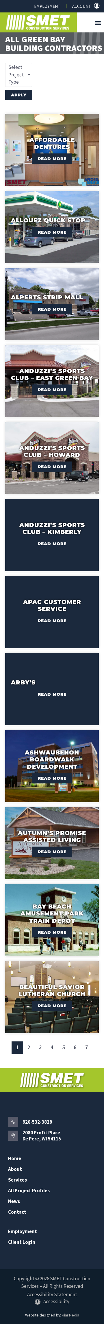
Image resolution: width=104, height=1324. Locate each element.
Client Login (21, 1242)
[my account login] (97, 6)
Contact (17, 1212)
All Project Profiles (29, 1190)
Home (14, 1158)
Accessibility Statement (52, 1294)
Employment (47, 6)
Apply (19, 95)
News (14, 1201)
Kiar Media (70, 1315)
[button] (98, 22)
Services (17, 1180)
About (15, 1169)
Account (81, 6)
